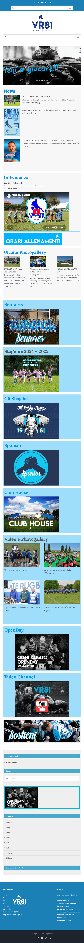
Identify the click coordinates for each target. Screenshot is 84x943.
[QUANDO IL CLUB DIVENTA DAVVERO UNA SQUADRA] (12, 150)
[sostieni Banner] (42, 721)
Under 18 (9, 848)
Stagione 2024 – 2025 (26, 351)
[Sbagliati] (31, 403)
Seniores (9, 853)
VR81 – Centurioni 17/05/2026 (36, 96)
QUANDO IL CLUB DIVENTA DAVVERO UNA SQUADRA (48, 140)
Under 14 (9, 838)
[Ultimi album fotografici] (22, 555)
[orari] (33, 234)
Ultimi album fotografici (15, 570)
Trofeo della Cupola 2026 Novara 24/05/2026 (39, 271)
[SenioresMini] (31, 309)
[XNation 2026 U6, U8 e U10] (65, 261)
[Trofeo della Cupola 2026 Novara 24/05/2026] (38, 261)
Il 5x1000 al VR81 (10, 762)
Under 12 (9, 833)
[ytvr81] (42, 682)
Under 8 (9, 822)
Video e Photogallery (26, 539)
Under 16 (9, 843)
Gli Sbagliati (10, 858)
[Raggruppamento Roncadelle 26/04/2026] (62, 555)
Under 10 (9, 827)
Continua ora (12, 189)
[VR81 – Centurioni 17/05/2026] (12, 100)
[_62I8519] (31, 356)
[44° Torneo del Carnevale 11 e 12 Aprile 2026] (22, 592)
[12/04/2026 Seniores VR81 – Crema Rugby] (62, 592)
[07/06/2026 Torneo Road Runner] (12, 261)
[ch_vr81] (31, 497)
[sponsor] (31, 450)
